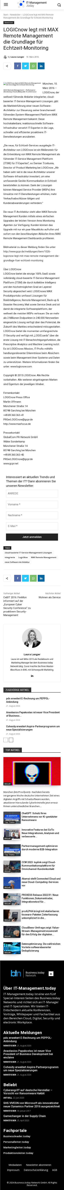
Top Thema (9, 822)
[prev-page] (5, 740)
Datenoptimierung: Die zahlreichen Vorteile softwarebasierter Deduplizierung (41, 947)
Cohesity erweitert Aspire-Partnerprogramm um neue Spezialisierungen (31, 1069)
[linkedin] (32, 675)
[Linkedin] (41, 65)
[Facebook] (17, 65)
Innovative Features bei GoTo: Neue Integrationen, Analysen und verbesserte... (40, 833)
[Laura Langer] (5, 57)
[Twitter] (25, 65)
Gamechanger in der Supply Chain (24, 1116)
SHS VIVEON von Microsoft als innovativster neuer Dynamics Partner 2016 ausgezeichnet (31, 1104)
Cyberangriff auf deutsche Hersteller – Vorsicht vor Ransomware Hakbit (27, 1092)
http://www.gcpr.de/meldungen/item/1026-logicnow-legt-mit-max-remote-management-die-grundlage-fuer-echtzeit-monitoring (31, 256)
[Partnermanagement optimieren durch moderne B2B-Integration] (12, 850)
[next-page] (11, 740)
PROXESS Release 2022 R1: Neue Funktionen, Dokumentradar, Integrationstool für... (40, 898)
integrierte (10, 557)
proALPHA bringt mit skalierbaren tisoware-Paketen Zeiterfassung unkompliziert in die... (40, 914)
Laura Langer (17, 57)
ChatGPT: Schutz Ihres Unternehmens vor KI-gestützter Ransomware (40, 816)
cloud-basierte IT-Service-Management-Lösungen (28, 552)
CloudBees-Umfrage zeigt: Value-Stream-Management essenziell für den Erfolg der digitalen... (41, 931)
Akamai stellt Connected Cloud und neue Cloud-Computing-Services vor (41, 882)
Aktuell (7, 784)
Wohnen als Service (50, 597)
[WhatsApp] (33, 65)
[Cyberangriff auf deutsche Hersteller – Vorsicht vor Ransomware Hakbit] (32, 771)
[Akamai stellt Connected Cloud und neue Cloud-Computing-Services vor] (12, 883)
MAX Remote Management (43, 557)
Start (5, 14)
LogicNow (23, 557)
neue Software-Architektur (17, 562)
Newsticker (15, 14)
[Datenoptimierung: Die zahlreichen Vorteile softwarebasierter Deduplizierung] (12, 948)
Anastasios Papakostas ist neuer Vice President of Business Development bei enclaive (28, 1054)
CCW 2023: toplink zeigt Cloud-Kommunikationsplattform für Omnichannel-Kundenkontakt (39, 865)
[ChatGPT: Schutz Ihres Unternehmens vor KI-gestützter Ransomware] (12, 817)
